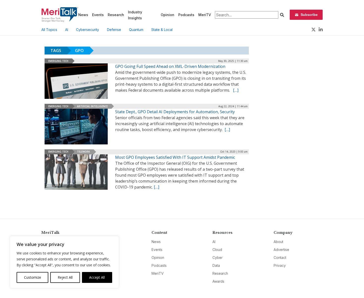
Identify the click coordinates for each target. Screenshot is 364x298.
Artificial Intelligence (92, 106)
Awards (218, 281)
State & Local (162, 29)
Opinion (167, 15)
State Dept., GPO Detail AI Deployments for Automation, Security (175, 111)
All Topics (49, 29)
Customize (32, 277)
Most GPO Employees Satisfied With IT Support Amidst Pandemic (175, 157)
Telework (83, 151)
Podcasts (186, 15)
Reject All (65, 277)
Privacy (280, 265)
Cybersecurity (87, 29)
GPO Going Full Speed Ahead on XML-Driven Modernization (170, 66)
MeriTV (204, 15)
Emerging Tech (58, 61)
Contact (280, 257)
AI (66, 29)
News (83, 15)
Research (116, 15)
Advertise (281, 249)
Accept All (97, 277)
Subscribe (309, 15)
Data (216, 265)
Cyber (217, 257)
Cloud (217, 249)
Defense (114, 29)
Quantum (136, 29)
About (278, 242)
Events (98, 15)
